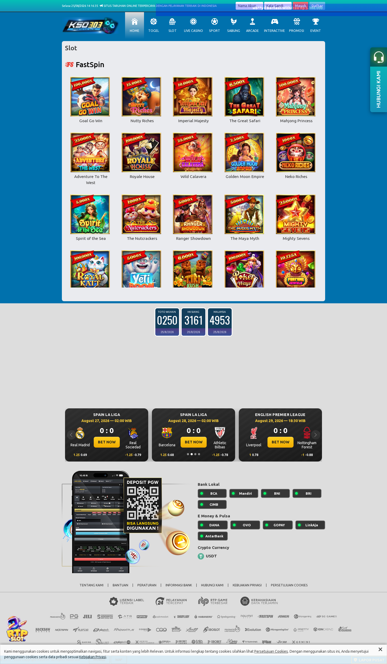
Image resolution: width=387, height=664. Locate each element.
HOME (134, 30)
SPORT (214, 30)
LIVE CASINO (193, 30)
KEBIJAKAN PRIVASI (247, 585)
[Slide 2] (192, 454)
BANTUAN (120, 585)
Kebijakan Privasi (92, 657)
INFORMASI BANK (179, 585)
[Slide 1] (188, 454)
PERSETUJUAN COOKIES (289, 585)
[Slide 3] (195, 454)
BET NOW (156, 442)
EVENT (315, 30)
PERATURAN (146, 585)
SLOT (172, 30)
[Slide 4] (199, 454)
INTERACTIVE (274, 30)
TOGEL (153, 30)
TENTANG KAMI (91, 585)
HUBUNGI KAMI (212, 585)
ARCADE (252, 30)
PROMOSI (296, 30)
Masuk (300, 6)
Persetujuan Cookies (271, 651)
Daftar (317, 6)
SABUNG (233, 30)
